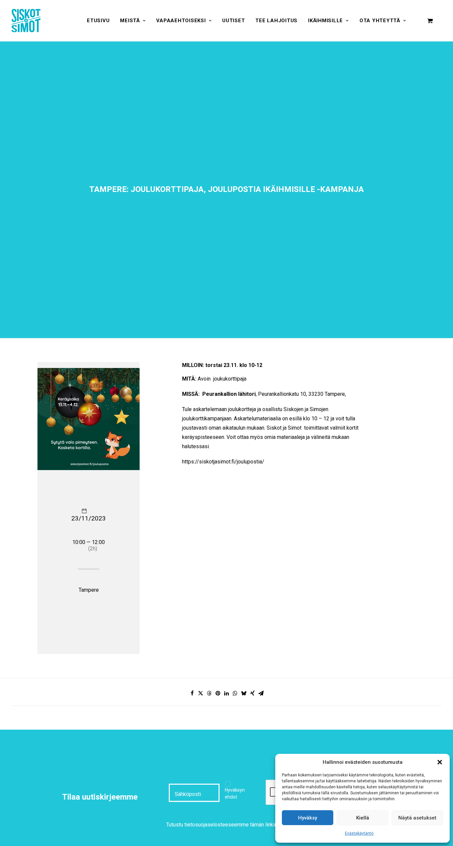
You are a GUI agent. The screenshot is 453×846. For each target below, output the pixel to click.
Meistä (130, 21)
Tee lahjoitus (276, 21)
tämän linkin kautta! (272, 824)
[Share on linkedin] (226, 693)
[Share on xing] (252, 693)
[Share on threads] (209, 693)
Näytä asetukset (417, 818)
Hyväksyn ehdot (235, 793)
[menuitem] (98, 20)
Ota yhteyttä (379, 21)
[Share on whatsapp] (235, 693)
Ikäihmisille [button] (325, 21)
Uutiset (233, 21)
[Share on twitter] (201, 693)
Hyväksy (307, 818)
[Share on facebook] (192, 693)
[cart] (430, 20)
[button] (439, 762)
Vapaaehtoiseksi (181, 21)
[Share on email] (261, 693)
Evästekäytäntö (359, 833)
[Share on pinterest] (218, 693)
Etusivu (98, 21)
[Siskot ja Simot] (26, 20)
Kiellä (362, 818)
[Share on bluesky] (244, 693)
